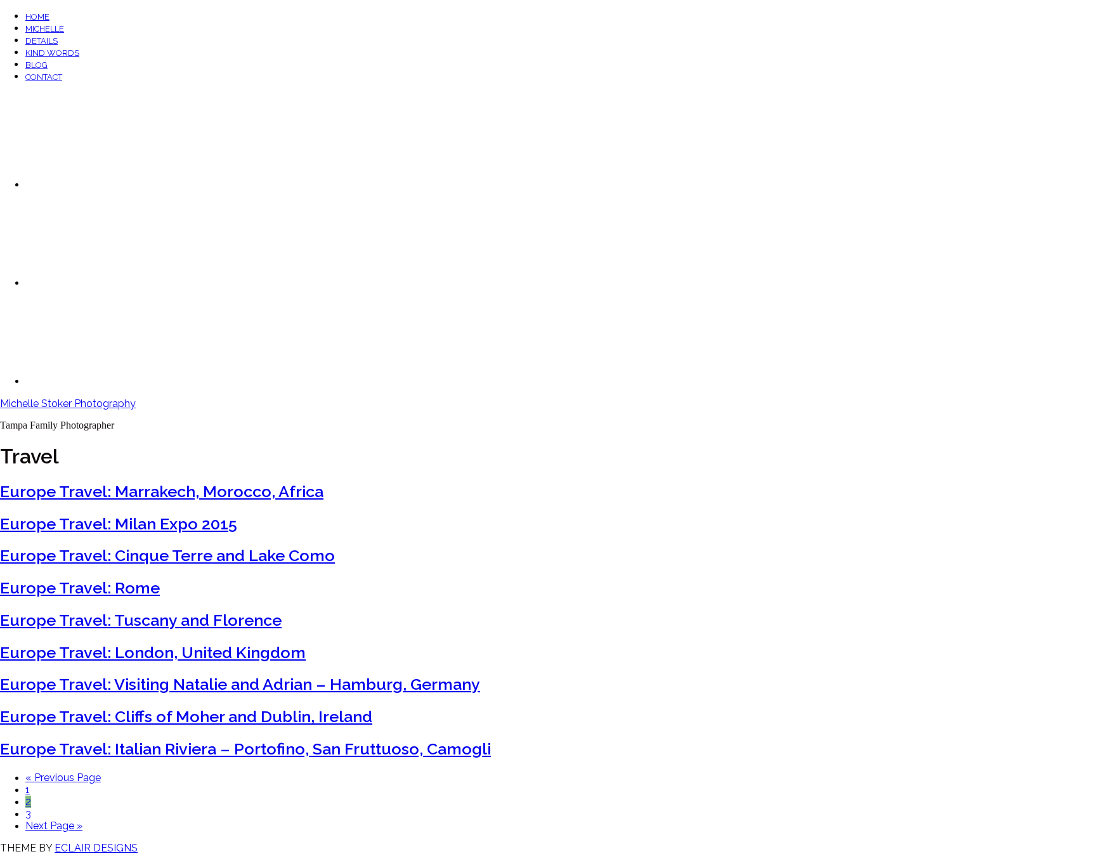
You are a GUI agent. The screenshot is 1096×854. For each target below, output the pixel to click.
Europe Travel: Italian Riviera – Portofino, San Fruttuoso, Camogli (245, 748)
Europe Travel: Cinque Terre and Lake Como (167, 555)
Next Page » (53, 826)
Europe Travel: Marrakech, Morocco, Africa (161, 491)
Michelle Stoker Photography (68, 404)
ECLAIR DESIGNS (96, 848)
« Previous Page (63, 778)
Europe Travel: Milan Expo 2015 (118, 523)
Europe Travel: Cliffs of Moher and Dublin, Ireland (186, 716)
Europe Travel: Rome (80, 587)
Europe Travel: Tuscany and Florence (141, 620)
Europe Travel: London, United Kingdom (153, 652)
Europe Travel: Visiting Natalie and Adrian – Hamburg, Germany (240, 684)
